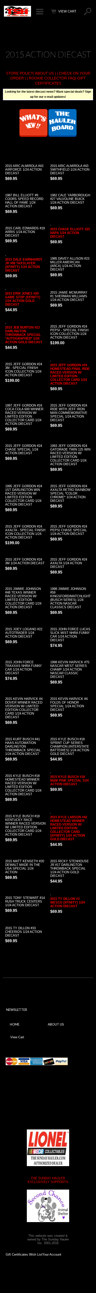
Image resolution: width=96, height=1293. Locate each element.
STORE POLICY (19, 73)
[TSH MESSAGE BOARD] (62, 136)
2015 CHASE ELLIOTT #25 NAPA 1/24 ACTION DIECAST (70, 232)
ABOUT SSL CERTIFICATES (43, 1096)
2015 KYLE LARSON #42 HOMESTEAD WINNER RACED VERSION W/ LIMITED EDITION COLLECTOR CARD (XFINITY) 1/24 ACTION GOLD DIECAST (68, 828)
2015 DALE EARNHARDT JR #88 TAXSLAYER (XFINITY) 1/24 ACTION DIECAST (23, 265)
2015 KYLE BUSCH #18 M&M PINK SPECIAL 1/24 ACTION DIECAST (69, 780)
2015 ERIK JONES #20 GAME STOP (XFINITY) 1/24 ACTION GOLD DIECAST (22, 299)
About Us (56, 1024)
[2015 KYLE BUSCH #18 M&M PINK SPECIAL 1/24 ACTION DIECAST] (70, 772)
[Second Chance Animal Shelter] (48, 1206)
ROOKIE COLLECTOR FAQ (52, 78)
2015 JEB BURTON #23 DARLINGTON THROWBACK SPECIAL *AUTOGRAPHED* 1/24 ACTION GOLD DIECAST (23, 335)
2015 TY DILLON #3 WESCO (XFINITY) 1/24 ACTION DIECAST (67, 902)
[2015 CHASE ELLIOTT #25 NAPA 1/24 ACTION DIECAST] (70, 224)
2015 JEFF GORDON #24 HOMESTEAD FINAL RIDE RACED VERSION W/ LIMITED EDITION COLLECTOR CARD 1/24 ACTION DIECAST (70, 374)
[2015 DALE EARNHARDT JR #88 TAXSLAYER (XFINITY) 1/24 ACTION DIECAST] (25, 255)
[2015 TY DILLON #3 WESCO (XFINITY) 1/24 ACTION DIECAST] (70, 894)
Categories (39, 11)
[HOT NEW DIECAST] (33, 136)
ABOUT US (44, 73)
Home (14, 1024)
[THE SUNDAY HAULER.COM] (17, 15)
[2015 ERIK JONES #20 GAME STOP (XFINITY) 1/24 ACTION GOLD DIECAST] (25, 289)
